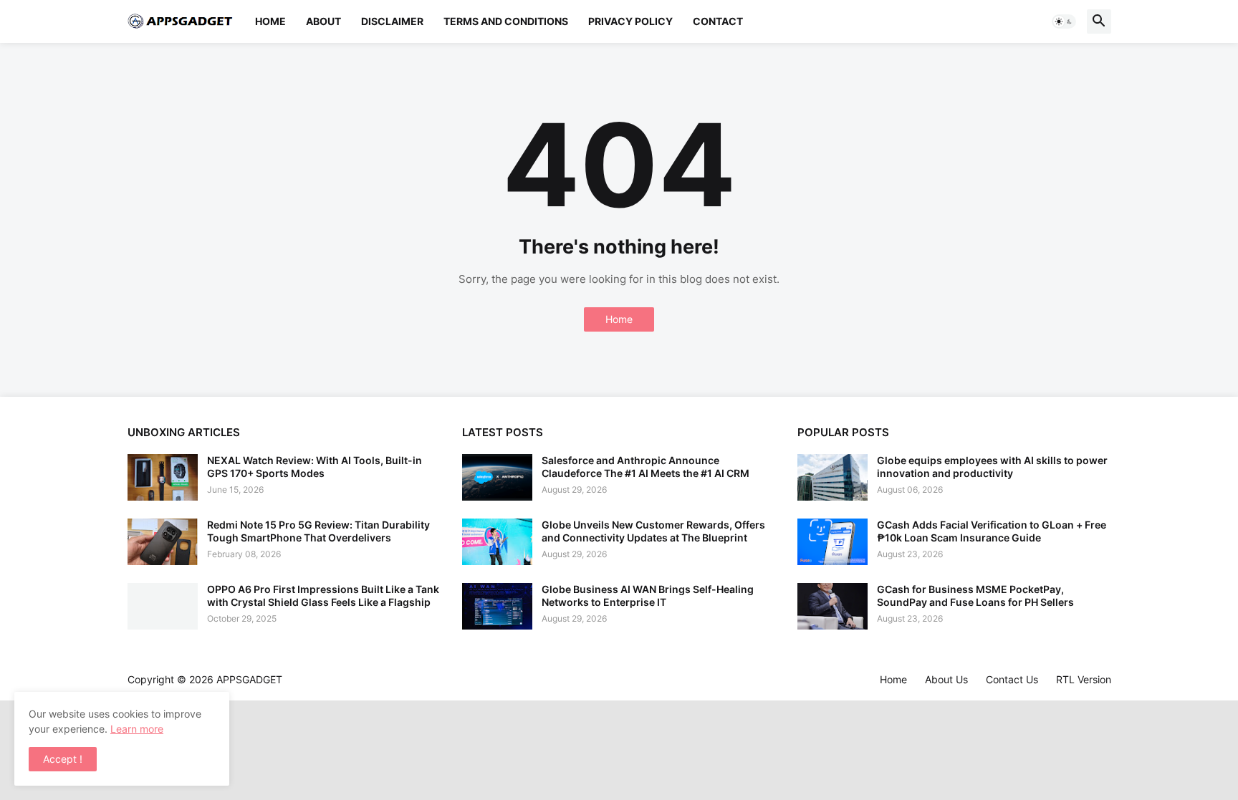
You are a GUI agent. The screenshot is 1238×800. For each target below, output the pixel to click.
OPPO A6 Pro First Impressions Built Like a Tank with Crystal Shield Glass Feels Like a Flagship (323, 595)
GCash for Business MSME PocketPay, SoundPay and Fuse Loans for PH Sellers (975, 595)
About (323, 21)
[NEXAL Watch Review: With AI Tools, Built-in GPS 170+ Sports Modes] (163, 477)
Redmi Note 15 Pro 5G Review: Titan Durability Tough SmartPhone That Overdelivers (318, 531)
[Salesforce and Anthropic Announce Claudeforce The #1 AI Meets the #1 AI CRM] (497, 477)
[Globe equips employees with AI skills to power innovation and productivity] (832, 477)
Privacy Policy (630, 21)
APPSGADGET (249, 679)
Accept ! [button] (62, 759)
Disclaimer (392, 21)
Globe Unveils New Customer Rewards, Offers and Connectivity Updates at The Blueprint (653, 531)
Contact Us (1012, 679)
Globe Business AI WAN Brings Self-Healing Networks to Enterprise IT (648, 595)
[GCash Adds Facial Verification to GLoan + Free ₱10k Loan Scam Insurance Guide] (832, 542)
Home (270, 21)
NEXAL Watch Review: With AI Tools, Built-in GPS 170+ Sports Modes (314, 466)
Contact (718, 21)
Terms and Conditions (505, 21)
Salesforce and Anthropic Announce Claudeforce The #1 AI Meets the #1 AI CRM (645, 466)
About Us (946, 679)
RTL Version (1083, 679)
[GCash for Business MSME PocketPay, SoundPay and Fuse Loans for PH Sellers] (832, 606)
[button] (1064, 21)
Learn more (136, 729)
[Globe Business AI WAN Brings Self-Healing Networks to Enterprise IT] (497, 606)
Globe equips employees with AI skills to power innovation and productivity (992, 466)
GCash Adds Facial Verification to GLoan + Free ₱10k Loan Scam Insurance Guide (991, 531)
